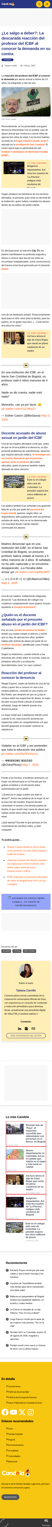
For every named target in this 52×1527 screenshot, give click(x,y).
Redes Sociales (29, 951)
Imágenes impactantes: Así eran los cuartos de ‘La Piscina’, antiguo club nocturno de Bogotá (37, 177)
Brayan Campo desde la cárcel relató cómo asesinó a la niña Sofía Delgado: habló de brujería (27, 850)
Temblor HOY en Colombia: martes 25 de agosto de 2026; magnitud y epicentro (28, 1335)
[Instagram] (30, 1412)
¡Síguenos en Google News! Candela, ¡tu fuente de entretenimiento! (28, 902)
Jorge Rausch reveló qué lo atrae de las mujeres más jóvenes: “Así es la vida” (27, 1322)
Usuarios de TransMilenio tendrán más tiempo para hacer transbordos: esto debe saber (27, 1286)
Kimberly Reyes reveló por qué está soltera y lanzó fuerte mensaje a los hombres (27, 1273)
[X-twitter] (22, 1412)
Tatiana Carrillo (11, 66)
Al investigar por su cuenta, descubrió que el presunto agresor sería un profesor (25, 458)
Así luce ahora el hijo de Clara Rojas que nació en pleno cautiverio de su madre (37, 343)
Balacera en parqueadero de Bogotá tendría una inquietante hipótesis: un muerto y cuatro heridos (27, 1299)
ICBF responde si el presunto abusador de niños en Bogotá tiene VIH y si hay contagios (27, 880)
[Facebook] (5, 1412)
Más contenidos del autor (26, 1035)
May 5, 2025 (9, 583)
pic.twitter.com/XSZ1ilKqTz (18, 408)
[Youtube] (13, 1412)
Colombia (17, 951)
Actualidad (7, 60)
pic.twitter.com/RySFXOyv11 (19, 753)
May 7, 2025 (31, 764)
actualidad (6, 951)
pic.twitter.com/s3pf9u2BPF (32, 572)
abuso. (5, 269)
